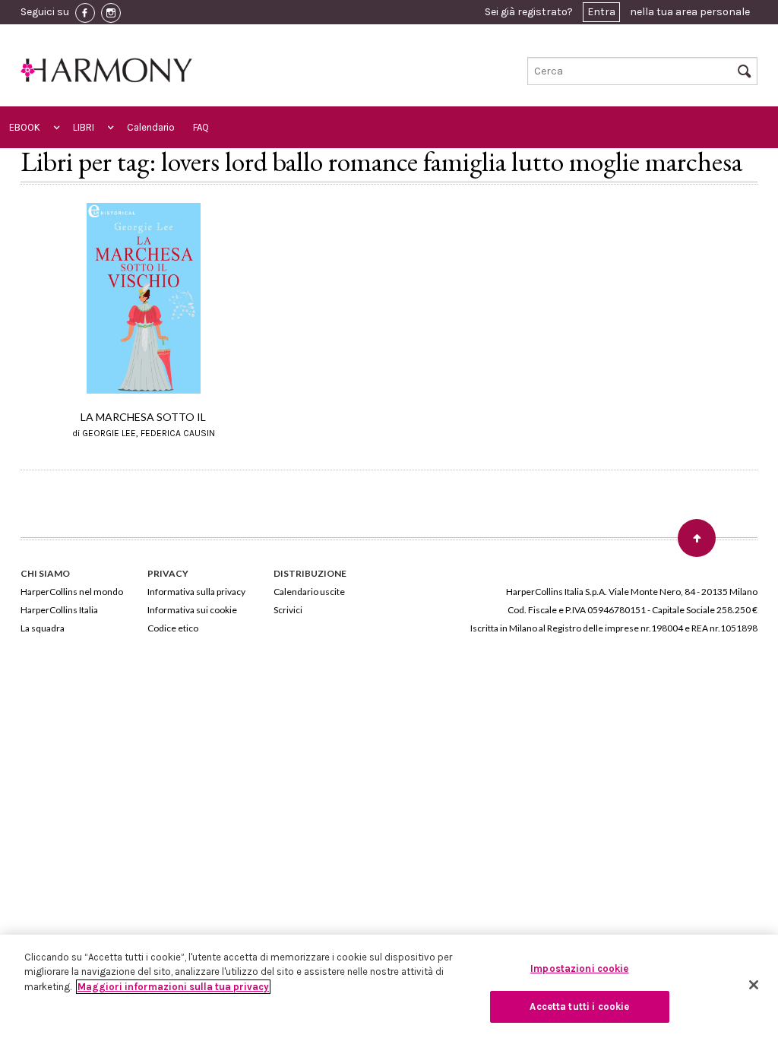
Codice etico (172, 628)
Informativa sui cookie (192, 610)
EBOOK (24, 127)
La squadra (43, 628)
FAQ (201, 127)
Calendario (151, 127)
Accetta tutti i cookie (579, 1006)
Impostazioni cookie (579, 968)
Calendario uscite (309, 591)
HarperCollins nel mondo (72, 591)
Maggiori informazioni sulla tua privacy (173, 986)
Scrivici (288, 610)
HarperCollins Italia (59, 610)
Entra (601, 11)
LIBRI (83, 127)
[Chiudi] (753, 985)
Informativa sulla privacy (196, 591)
